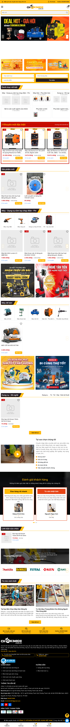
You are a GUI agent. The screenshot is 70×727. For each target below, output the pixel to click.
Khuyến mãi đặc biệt (14, 124)
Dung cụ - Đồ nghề (10, 395)
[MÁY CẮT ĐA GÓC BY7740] (12, 333)
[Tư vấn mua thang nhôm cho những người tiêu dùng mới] (52, 595)
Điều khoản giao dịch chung (10, 674)
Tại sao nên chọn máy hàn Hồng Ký (14, 609)
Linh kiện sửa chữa (10, 529)
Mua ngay (19, 158)
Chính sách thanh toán (9, 680)
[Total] (35, 569)
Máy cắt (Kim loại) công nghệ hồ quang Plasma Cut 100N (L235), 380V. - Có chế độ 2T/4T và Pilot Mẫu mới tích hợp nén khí (12, 152)
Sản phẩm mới (8, 169)
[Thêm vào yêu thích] (21, 130)
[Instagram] (9, 704)
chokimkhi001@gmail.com (12, 701)
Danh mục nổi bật (9, 87)
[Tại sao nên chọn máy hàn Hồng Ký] (17, 595)
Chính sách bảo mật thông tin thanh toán (14, 671)
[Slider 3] (35, 36)
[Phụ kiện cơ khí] (41, 112)
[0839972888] (63, 1)
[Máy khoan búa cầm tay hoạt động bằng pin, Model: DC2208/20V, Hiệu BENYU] (12, 184)
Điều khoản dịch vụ (43, 671)
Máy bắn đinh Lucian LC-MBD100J (9, 254)
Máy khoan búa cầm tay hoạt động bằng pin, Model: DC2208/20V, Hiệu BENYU (10, 197)
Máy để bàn (7, 303)
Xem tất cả (35, 433)
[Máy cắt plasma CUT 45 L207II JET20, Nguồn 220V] (35, 138)
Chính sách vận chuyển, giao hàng (12, 677)
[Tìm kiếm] (67, 12)
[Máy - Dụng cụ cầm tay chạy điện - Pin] (16, 98)
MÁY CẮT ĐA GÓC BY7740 (9, 345)
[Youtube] (6, 704)
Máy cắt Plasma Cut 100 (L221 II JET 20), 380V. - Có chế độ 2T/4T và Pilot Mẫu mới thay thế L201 (57, 152)
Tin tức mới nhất (9, 581)
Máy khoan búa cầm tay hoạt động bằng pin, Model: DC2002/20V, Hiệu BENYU (57, 254)
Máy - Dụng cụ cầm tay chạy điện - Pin (19, 211)
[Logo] (35, 6)
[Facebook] (2, 704)
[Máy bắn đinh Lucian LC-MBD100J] (12, 241)
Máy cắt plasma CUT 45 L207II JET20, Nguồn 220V (35, 151)
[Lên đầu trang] (67, 710)
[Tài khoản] (51, 1)
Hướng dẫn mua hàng (44, 667)
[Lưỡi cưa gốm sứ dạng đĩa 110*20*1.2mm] (35, 184)
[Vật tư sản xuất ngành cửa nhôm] (16, 112)
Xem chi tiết (39, 559)
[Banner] (11, 65)
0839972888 (11, 698)
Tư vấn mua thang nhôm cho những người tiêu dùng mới (52, 610)
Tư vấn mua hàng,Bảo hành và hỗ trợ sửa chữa (17, 655)
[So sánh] (6, 158)
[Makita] (7, 569)
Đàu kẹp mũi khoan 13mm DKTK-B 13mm (9, 420)
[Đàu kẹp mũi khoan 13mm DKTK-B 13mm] (10, 408)
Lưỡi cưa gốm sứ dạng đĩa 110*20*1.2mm (33, 197)
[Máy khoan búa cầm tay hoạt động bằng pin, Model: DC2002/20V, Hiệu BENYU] (58, 241)
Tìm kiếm (52, 80)
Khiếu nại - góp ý (43, 655)
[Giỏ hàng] (68, 7)
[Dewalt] (21, 569)
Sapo (64, 720)
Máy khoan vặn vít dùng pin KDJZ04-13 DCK (34, 254)
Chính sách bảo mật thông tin (11, 667)
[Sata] (62, 569)
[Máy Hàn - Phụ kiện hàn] (41, 98)
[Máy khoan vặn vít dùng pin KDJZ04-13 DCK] (35, 241)
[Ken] (48, 569)
